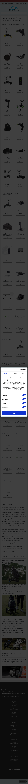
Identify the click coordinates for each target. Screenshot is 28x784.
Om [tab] (23, 373)
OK (14, 413)
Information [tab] (14, 373)
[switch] (24, 399)
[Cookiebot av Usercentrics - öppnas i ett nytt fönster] (20, 369)
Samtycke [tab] (5, 373)
